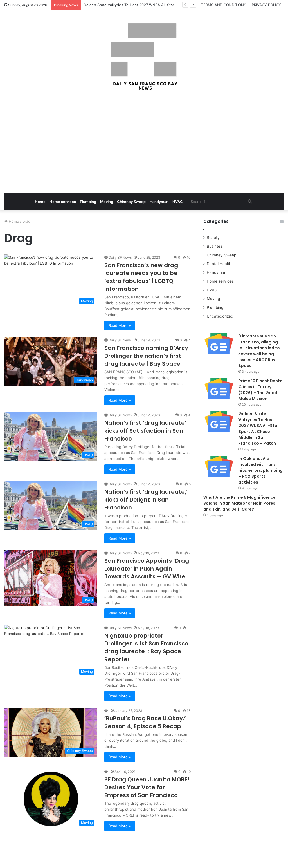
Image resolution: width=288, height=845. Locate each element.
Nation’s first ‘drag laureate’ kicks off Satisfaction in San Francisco (145, 430)
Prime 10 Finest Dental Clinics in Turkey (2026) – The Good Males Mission (261, 389)
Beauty (213, 237)
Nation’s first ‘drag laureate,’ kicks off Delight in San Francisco (146, 499)
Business (215, 246)
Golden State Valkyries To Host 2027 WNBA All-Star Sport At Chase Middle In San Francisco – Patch (171, 5)
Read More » (120, 325)
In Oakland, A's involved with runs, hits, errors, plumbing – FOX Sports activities (260, 470)
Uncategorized (220, 316)
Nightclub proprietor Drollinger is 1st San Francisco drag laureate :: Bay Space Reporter (146, 647)
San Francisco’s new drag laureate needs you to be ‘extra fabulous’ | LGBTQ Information (141, 277)
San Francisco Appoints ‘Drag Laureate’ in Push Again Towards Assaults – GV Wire (146, 568)
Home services (63, 201)
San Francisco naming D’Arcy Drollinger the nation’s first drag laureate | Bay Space (146, 356)
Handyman (159, 201)
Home (40, 201)
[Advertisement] (144, 142)
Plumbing (88, 201)
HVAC (177, 201)
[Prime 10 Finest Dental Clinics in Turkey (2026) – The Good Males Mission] (218, 388)
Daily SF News (120, 257)
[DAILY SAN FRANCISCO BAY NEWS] (144, 56)
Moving (106, 201)
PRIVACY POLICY (266, 5)
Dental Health (219, 263)
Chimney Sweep (131, 201)
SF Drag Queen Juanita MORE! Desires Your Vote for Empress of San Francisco (146, 787)
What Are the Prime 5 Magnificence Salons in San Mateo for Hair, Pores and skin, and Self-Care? (239, 503)
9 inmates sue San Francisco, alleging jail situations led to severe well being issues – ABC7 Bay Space (259, 350)
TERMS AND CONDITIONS (223, 5)
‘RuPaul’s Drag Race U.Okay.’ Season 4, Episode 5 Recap (145, 722)
